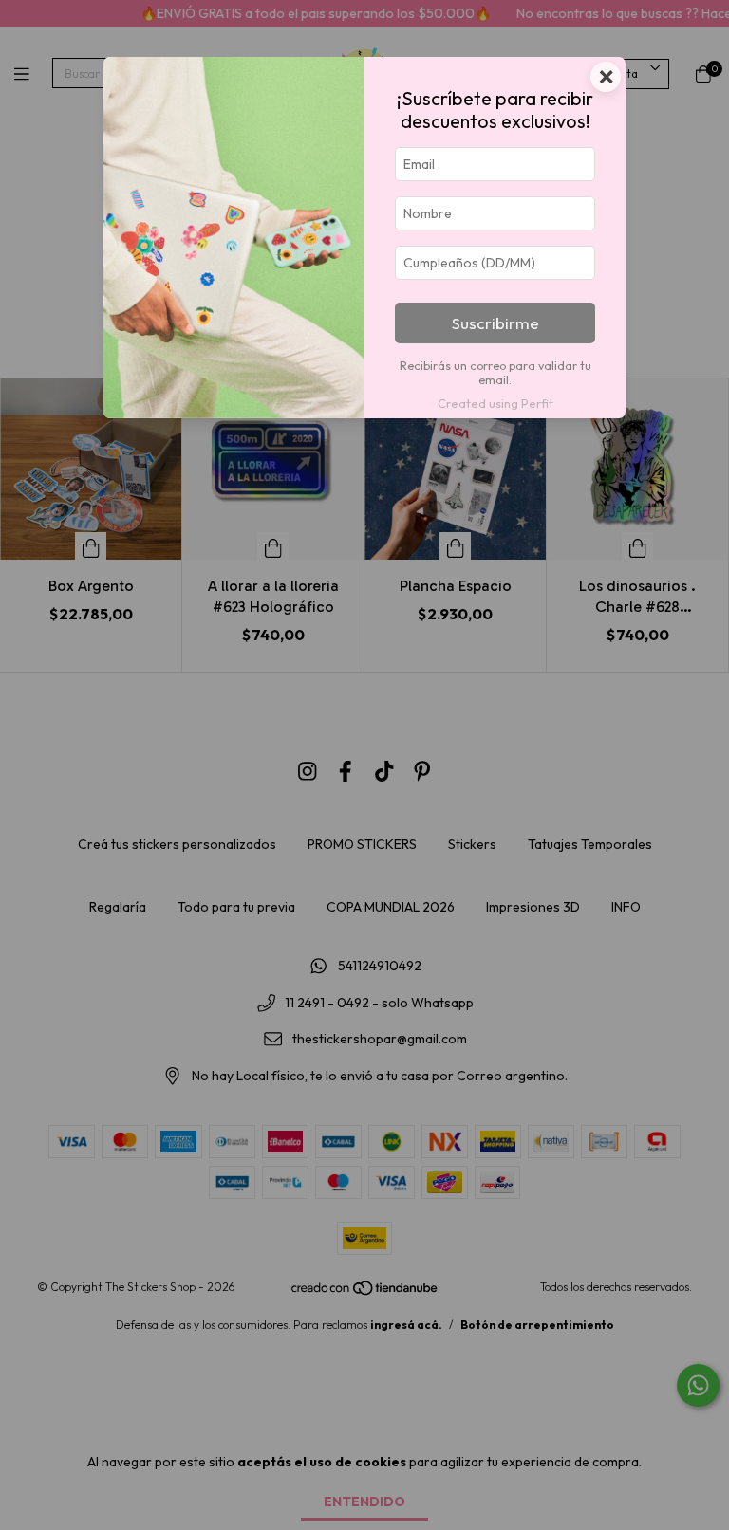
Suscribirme (495, 323)
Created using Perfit (495, 403)
